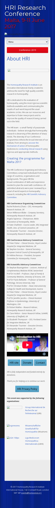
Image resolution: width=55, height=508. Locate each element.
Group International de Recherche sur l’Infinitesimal (35, 410)
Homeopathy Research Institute (24, 85)
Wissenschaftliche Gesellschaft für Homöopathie (32, 428)
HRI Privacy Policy (27, 389)
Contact (40, 362)
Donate (27, 362)
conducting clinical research (30, 149)
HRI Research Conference (25, 17)
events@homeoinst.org (31, 493)
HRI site (14, 362)
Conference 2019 (27, 50)
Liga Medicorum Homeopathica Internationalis (32, 441)
